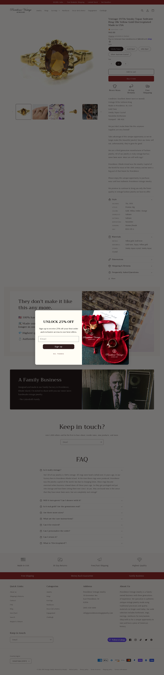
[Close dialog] (126, 313)
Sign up (58, 346)
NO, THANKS (58, 354)
